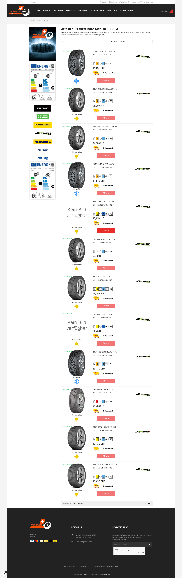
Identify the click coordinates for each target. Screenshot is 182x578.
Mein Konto (84, 566)
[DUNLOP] (42, 117)
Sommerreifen (77, 114)
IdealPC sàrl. (106, 574)
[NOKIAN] (42, 108)
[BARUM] (42, 133)
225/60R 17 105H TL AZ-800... (105, 89)
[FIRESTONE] (42, 158)
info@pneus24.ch (86, 542)
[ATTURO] (42, 125)
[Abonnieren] (149, 544)
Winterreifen (77, 77)
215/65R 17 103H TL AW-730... (104, 51)
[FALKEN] (42, 150)
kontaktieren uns (69, 566)
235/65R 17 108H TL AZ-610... (104, 390)
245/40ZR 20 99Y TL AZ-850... (105, 427)
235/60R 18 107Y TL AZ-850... (104, 277)
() (124, 2)
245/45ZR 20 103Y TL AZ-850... (105, 465)
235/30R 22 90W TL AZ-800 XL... (106, 127)
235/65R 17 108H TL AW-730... (105, 352)
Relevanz (136, 41)
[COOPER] (42, 142)
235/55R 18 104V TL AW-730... (104, 164)
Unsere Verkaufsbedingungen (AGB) (106, 566)
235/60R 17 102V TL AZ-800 (104, 239)
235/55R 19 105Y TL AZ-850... (104, 202)
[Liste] (62, 41)
